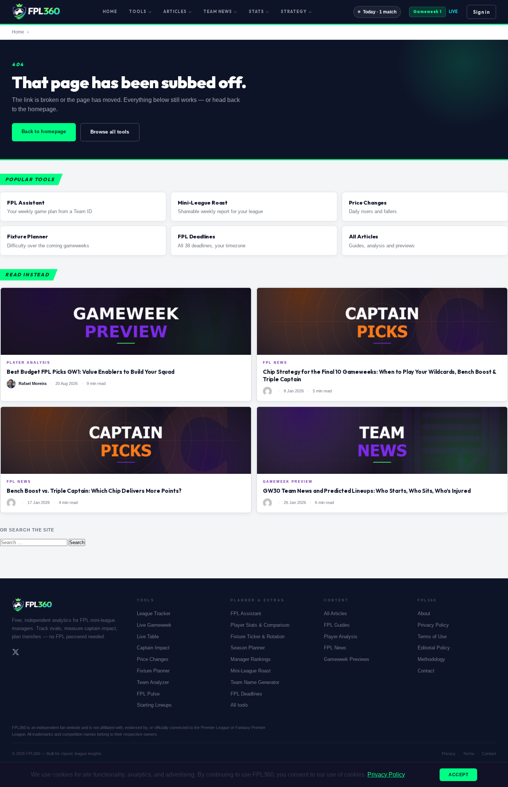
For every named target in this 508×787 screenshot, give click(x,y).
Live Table (148, 636)
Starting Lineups (154, 705)
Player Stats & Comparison (260, 625)
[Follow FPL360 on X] (15, 653)
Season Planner (248, 648)
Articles (175, 11)
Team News (217, 11)
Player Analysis (340, 636)
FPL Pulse (148, 694)
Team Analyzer (153, 682)
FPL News (335, 648)
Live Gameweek (154, 625)
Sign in (481, 12)
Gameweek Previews (346, 659)
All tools (239, 705)
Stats (256, 11)
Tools (138, 11)
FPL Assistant (246, 613)
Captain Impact (153, 648)
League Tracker (153, 613)
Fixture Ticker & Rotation (257, 636)
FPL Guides (337, 625)
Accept (458, 774)
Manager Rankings (251, 659)
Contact (426, 671)
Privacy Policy (433, 625)
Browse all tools (109, 132)
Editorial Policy (434, 648)
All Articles (335, 613)
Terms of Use (432, 636)
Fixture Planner (153, 671)
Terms (469, 753)
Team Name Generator (255, 682)
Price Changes (152, 659)
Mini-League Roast (251, 671)
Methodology (431, 659)
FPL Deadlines (246, 694)
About (424, 613)
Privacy (449, 753)
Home (110, 11)
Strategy (294, 11)
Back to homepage (44, 131)
